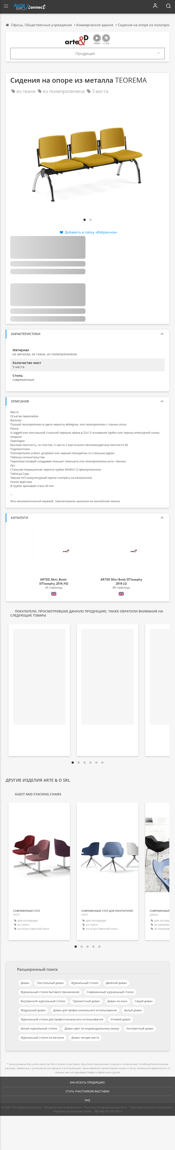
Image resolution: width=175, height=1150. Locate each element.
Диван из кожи (117, 1001)
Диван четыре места (85, 1038)
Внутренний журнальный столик (43, 1001)
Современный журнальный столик (110, 992)
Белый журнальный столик (39, 1028)
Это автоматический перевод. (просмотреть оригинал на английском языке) (65, 501)
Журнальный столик (84, 983)
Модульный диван (33, 1010)
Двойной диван (116, 983)
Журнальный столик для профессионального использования (62, 1019)
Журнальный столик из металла (42, 1038)
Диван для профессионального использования (85, 1010)
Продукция (85, 53)
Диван (25, 983)
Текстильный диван (50, 983)
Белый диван (133, 1010)
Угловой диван (121, 1019)
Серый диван (144, 1001)
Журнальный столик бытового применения (50, 992)
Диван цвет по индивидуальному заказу (91, 1028)
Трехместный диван (86, 1001)
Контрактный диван (140, 1028)
